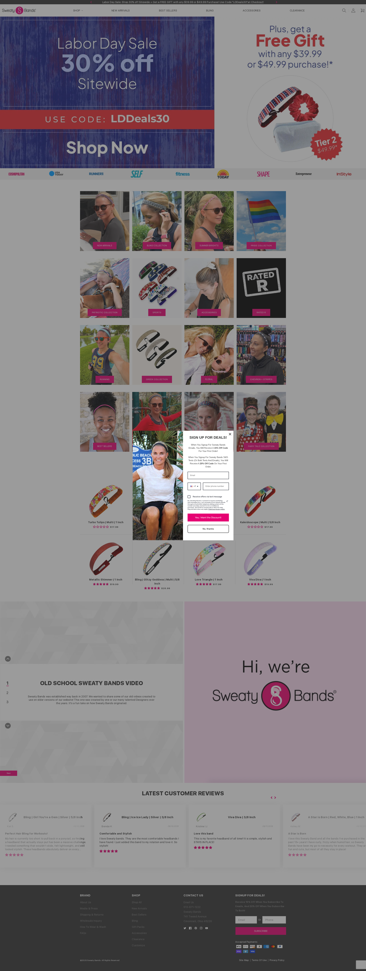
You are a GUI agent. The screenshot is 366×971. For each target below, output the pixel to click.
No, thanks (208, 528)
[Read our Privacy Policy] (227, 501)
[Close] (230, 434)
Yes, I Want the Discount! (208, 517)
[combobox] (194, 486)
